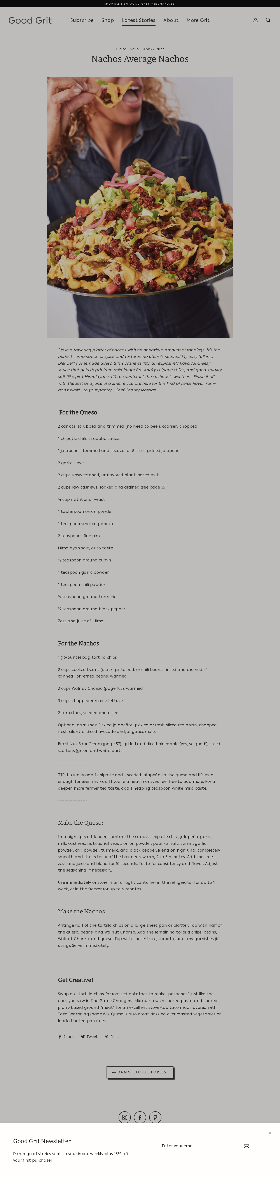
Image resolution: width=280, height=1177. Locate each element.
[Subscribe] (245, 1146)
